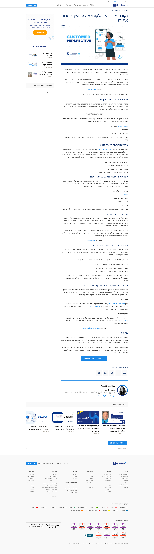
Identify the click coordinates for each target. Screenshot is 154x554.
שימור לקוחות (123, 195)
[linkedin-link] (60, 463)
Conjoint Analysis (53, 476)
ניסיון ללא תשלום (89, 358)
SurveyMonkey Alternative (71, 488)
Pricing (92, 5)
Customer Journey (53, 494)
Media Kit (32, 489)
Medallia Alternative (72, 492)
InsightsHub (108, 491)
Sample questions (123, 474)
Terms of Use (81, 543)
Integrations (125, 483)
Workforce (108, 478)
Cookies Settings (73, 543)
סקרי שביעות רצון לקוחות (116, 304)
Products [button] (58, 5)
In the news (31, 478)
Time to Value (91, 90)
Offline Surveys (53, 481)
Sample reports (124, 476)
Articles (91, 476)
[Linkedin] (124, 373)
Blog (92, 474)
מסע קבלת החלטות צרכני (91, 328)
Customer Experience (106, 476)
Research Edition (107, 487)
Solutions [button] (68, 5)
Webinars (91, 487)
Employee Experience (52, 491)
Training (91, 485)
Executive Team (30, 476)
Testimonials (31, 480)
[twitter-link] (64, 463)
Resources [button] (77, 5)
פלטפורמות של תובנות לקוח (90, 306)
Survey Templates (89, 480)
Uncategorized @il (117, 10)
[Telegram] (99, 373)
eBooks (91, 478)
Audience (109, 483)
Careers (32, 485)
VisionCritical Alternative (71, 490)
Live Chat (48, 463)
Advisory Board (30, 483)
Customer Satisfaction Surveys (50, 483)
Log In (114, 1)
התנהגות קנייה (123, 321)
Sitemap (98, 543)
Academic (75, 478)
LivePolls (109, 489)
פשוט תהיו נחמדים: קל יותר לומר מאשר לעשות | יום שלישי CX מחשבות (114, 428)
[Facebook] (118, 373)
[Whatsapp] (105, 373)
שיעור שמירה (91, 241)
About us (32, 474)
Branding (126, 480)
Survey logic (125, 478)
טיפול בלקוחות (123, 126)
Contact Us (31, 491)
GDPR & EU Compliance (51, 489)
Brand (32, 487)
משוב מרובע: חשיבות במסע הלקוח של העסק (46, 55)
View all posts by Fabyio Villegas (104, 396)
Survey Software (107, 474)
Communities (108, 480)
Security (126, 487)
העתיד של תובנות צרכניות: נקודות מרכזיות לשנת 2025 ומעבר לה (88, 428)
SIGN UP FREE (32, 5)
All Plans (75, 474)
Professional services (123, 485)
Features (85, 5)
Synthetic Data (54, 496)
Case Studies (90, 483)
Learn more (40, 32)
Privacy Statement (90, 543)
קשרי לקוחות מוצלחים (105, 149)
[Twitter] (111, 373)
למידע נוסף (101, 358)
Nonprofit (75, 476)
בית (127, 10)
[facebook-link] (67, 463)
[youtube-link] (58, 463)
